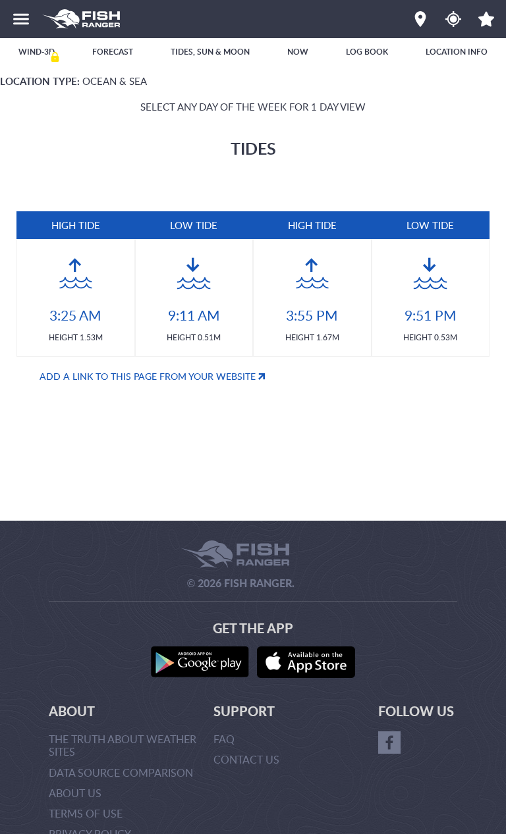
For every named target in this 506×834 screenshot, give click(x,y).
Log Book (367, 51)
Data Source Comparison (121, 773)
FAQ (224, 739)
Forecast (112, 51)
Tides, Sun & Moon (210, 51)
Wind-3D (36, 51)
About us (75, 793)
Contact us (246, 759)
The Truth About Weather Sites (122, 745)
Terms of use (86, 813)
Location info (457, 51)
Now (297, 51)
